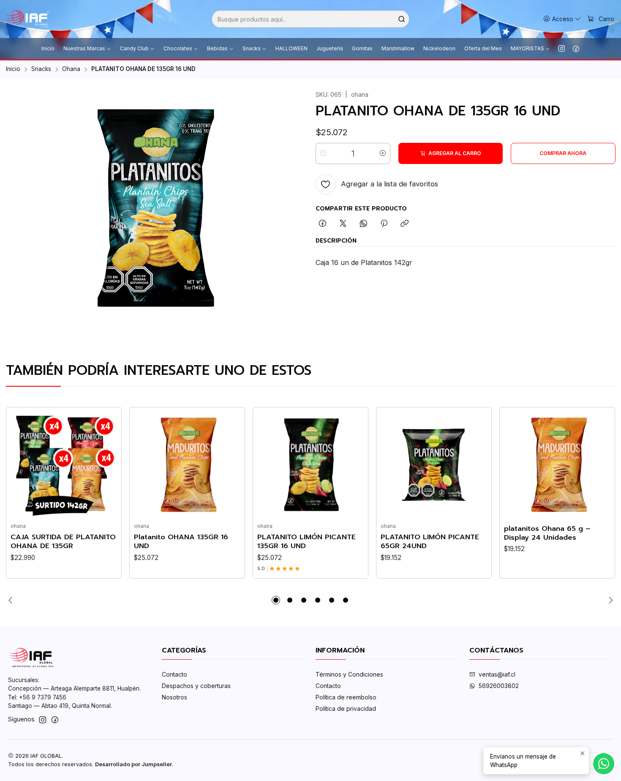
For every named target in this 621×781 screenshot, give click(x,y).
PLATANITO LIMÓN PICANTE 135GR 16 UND (306, 541)
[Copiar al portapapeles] (404, 224)
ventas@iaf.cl (497, 674)
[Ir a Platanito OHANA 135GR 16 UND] (187, 465)
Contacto (174, 674)
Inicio (13, 69)
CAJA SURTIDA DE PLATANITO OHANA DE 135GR (63, 541)
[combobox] (310, 19)
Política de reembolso (346, 697)
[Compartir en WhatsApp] (363, 224)
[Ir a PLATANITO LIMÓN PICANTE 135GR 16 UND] (310, 465)
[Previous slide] (12, 600)
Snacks (41, 69)
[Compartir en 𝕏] (343, 224)
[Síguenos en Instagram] (562, 48)
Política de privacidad (346, 708)
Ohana (71, 69)
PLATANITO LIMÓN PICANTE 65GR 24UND (430, 541)
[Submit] (402, 19)
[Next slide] (609, 600)
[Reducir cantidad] (323, 153)
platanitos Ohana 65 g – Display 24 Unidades (547, 533)
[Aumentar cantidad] (383, 153)
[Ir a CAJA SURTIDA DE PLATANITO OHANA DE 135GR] (64, 465)
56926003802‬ (499, 685)
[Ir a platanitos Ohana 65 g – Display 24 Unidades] (557, 465)
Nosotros (174, 697)
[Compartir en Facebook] (323, 224)
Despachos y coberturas (196, 685)
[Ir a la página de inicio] (27, 19)
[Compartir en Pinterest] (384, 224)
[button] (276, 600)
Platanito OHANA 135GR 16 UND (181, 541)
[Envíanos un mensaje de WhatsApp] (603, 763)
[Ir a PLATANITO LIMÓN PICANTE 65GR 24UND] (434, 465)
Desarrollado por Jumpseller (133, 764)
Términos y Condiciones (349, 674)
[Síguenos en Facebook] (576, 48)
